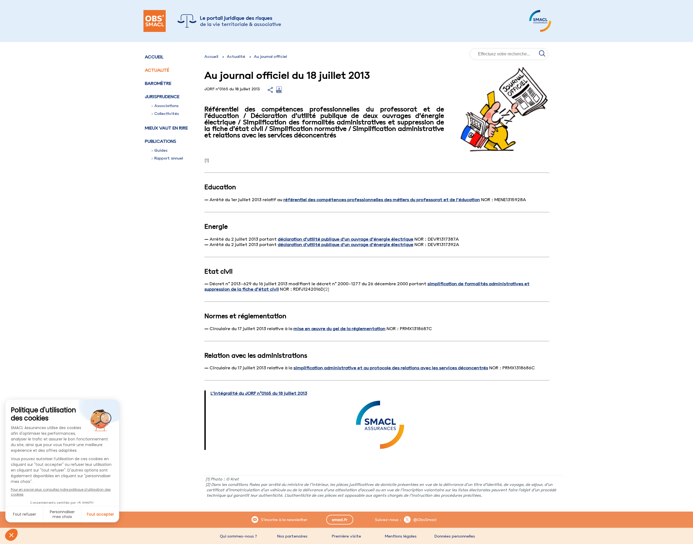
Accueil (154, 56)
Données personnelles (454, 536)
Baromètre (158, 83)
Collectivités (166, 113)
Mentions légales (401, 536)
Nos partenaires (292, 536)
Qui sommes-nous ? (238, 536)
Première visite (346, 536)
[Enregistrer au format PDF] (279, 91)
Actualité (157, 70)
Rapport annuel (168, 158)
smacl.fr (339, 519)
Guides (161, 150)
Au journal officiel (270, 56)
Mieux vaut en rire (166, 128)
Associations (166, 105)
